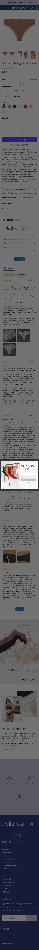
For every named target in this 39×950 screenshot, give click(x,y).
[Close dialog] (37, 462)
